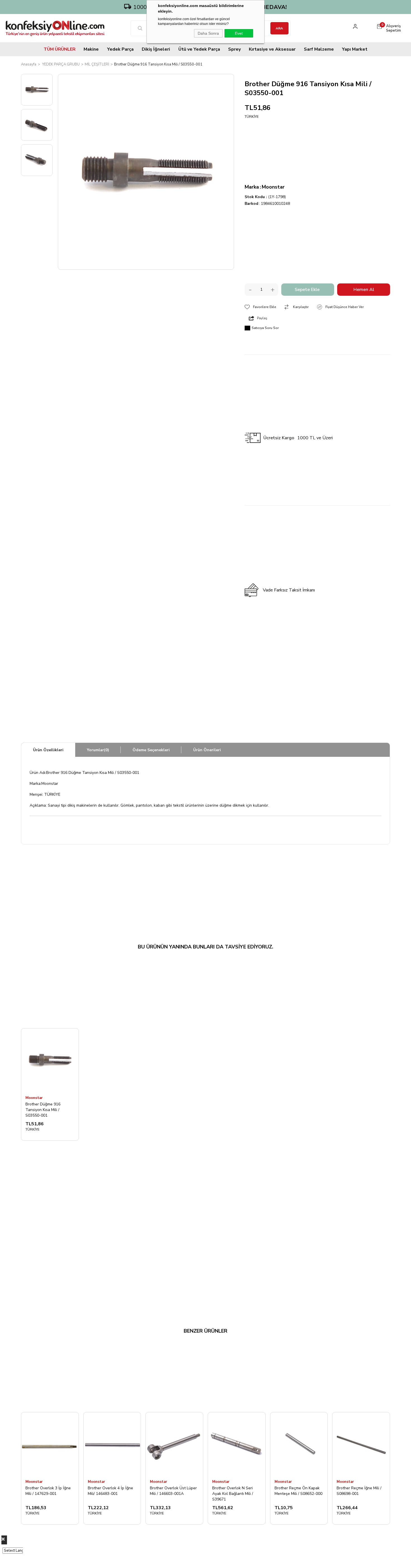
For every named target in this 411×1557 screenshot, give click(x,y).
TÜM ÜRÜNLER (59, 49)
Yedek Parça (120, 49)
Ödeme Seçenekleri (151, 750)
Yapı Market (354, 49)
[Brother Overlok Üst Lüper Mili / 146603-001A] (174, 1444)
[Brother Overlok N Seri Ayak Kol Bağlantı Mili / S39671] (236, 1444)
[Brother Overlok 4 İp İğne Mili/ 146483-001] (112, 1444)
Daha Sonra (208, 33)
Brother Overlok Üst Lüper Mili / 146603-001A (173, 1490)
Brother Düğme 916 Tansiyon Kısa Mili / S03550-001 (42, 1110)
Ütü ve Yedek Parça (199, 49)
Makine (91, 49)
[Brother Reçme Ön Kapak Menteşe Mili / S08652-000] (299, 1444)
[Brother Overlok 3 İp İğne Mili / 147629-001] (50, 1444)
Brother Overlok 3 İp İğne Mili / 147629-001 (48, 1490)
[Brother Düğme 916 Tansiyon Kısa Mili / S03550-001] (50, 1060)
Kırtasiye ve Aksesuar (272, 49)
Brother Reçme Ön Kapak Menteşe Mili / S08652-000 (298, 1490)
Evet (239, 33)
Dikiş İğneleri (156, 49)
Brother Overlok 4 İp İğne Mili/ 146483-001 (110, 1490)
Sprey (234, 49)
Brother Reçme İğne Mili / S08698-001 (359, 1490)
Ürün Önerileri (207, 750)
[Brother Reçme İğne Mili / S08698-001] (361, 1444)
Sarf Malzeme (319, 49)
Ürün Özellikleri (48, 750)
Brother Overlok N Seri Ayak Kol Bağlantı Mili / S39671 (232, 1493)
